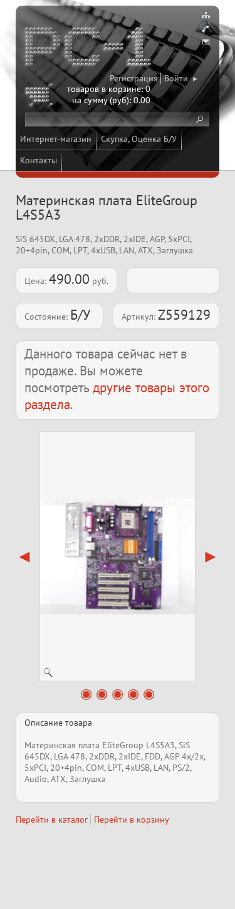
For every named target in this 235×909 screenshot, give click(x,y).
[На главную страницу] (89, 48)
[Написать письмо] (205, 42)
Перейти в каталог (52, 819)
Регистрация (134, 78)
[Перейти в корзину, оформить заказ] (41, 96)
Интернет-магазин (55, 139)
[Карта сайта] (205, 15)
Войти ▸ (180, 78)
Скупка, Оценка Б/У (139, 139)
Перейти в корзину (131, 819)
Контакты (38, 160)
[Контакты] (205, 29)
